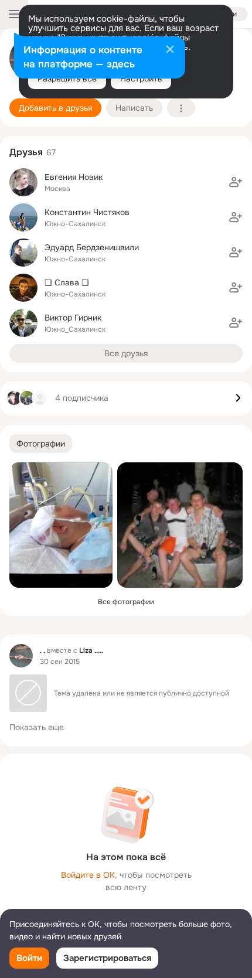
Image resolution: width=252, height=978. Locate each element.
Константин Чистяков (87, 212)
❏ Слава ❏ (67, 282)
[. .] (21, 655)
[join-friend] (236, 182)
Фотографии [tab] (40, 443)
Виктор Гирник (73, 317)
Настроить (141, 78)
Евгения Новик (74, 177)
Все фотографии (126, 601)
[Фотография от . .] (61, 525)
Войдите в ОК (88, 875)
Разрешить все (67, 78)
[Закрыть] (170, 50)
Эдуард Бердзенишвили (92, 247)
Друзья (26, 152)
